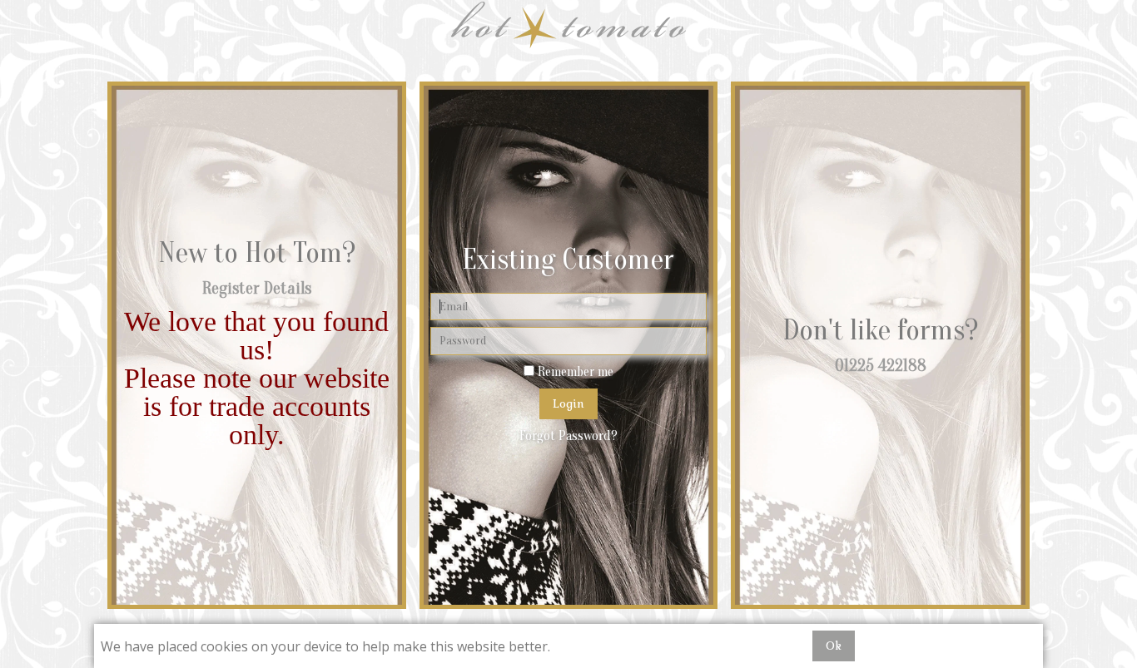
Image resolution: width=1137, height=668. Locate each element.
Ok (834, 645)
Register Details (256, 288)
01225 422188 (880, 365)
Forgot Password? (568, 435)
